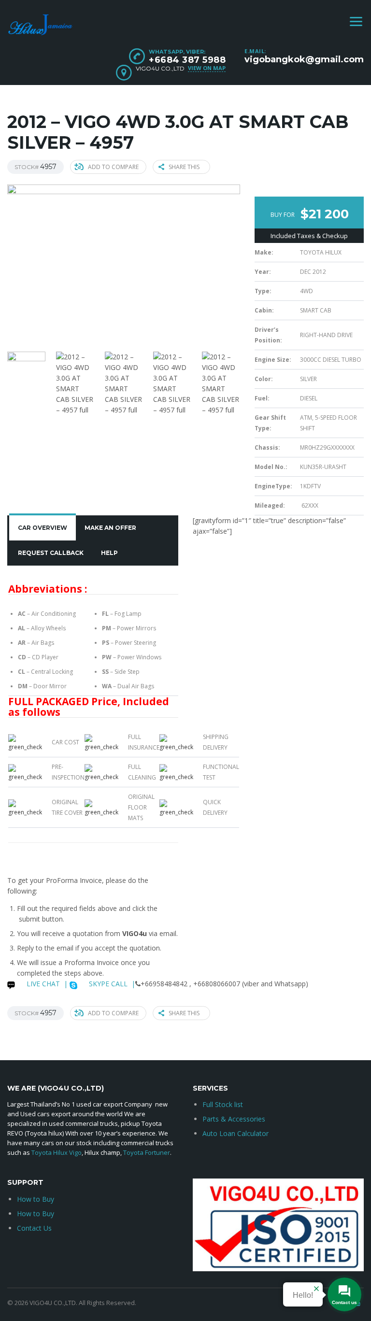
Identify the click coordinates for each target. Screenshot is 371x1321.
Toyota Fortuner (146, 1152)
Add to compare (113, 167)
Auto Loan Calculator (235, 1133)
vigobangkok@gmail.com (304, 59)
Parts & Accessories (233, 1118)
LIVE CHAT (42, 983)
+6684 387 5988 (187, 60)
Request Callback (51, 552)
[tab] (42, 527)
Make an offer (110, 527)
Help (109, 552)
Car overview (42, 527)
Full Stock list (222, 1104)
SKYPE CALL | (111, 983)
